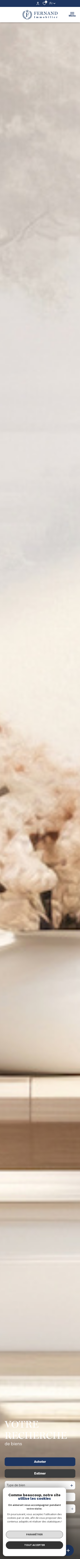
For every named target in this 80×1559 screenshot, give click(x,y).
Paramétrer (34, 1534)
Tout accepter (34, 1545)
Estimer (40, 1473)
